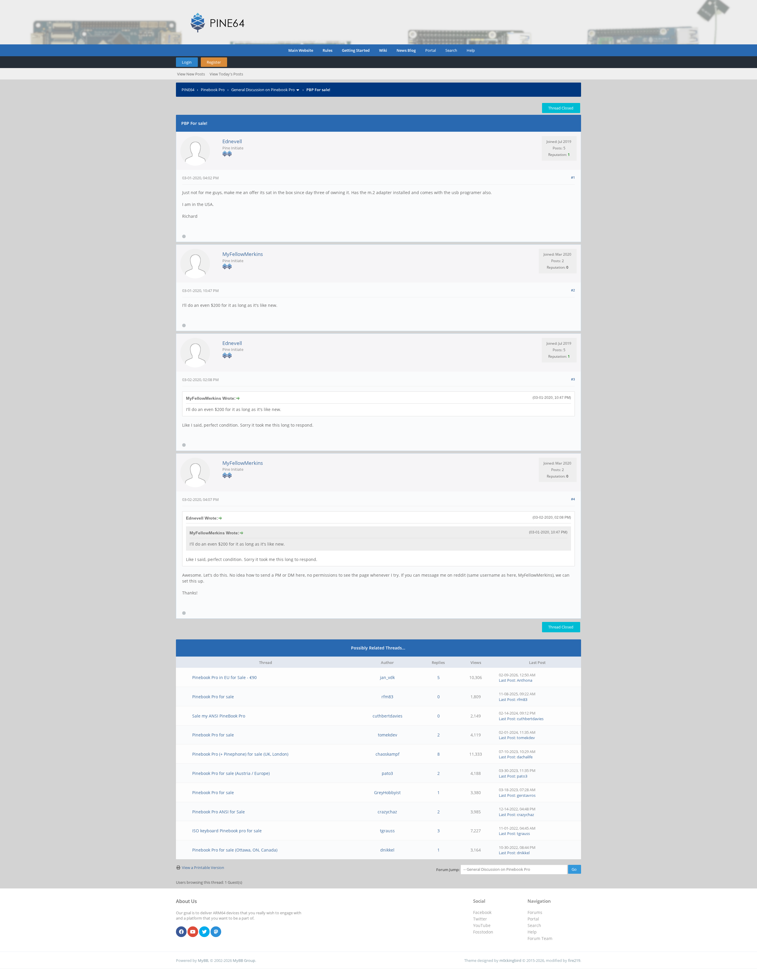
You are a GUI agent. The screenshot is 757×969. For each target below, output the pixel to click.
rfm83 (387, 696)
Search (451, 50)
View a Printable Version (203, 867)
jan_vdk (387, 677)
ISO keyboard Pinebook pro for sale (227, 830)
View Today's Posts (226, 74)
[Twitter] (204, 932)
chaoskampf (387, 754)
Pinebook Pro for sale (213, 696)
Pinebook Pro (213, 89)
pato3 (387, 773)
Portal (430, 50)
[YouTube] (192, 932)
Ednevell (232, 141)
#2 (573, 290)
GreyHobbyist (387, 792)
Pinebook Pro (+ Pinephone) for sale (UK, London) (240, 754)
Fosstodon (483, 932)
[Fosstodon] (216, 932)
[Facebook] (181, 932)
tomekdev (387, 735)
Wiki (383, 50)
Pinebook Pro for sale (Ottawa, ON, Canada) (234, 850)
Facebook (482, 912)
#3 (573, 379)
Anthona (524, 680)
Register (214, 62)
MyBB (203, 960)
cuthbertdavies (387, 716)
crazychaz (387, 812)
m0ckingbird (510, 960)
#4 (573, 499)
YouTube (482, 925)
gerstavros (526, 795)
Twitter (480, 919)
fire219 (574, 960)
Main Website (300, 50)
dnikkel (387, 850)
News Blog (406, 50)
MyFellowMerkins (242, 254)
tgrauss (387, 830)
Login (187, 62)
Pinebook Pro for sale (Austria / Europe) (231, 773)
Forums (535, 912)
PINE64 (188, 89)
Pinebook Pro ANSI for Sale (218, 812)
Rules (327, 50)
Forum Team (540, 938)
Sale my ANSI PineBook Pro (218, 716)
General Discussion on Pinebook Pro (263, 89)
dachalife (525, 757)
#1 (573, 177)
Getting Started (356, 50)
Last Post (507, 680)
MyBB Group (244, 960)
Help (471, 50)
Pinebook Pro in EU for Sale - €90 (224, 677)
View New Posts (191, 74)
